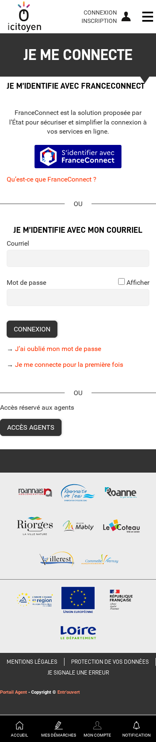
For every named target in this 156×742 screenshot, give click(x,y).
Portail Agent (13, 692)
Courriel (18, 243)
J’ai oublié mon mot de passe (58, 349)
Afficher (137, 282)
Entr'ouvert (68, 692)
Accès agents (30, 427)
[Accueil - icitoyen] (24, 16)
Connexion (100, 12)
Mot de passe (26, 282)
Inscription (99, 20)
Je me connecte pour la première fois (69, 365)
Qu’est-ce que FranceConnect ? (52, 179)
